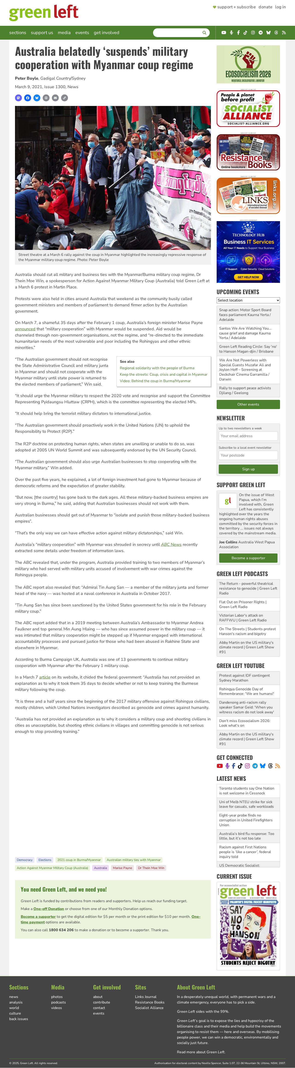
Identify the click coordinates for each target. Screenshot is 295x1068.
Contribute (101, 1002)
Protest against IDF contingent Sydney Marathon (244, 678)
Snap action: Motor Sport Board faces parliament (245, 312)
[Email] (55, 97)
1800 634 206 (61, 930)
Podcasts (58, 1002)
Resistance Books (150, 1002)
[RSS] (277, 766)
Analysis (16, 1002)
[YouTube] (220, 766)
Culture (15, 1013)
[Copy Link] (64, 97)
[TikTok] (240, 766)
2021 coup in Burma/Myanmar (79, 860)
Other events (248, 404)
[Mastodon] (18, 97)
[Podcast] (227, 766)
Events (82, 32)
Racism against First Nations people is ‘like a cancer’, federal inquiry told (245, 838)
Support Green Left (241, 484)
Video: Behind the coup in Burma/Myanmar (155, 380)
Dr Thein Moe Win (151, 868)
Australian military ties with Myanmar (134, 860)
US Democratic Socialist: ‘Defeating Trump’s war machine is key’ (247, 856)
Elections (44, 860)
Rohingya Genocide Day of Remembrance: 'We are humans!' (246, 691)
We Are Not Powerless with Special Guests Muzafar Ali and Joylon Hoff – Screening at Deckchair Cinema (245, 367)
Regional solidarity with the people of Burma (157, 368)
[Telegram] (255, 766)
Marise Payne (122, 868)
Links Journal (145, 996)
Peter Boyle (26, 78)
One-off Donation (48, 908)
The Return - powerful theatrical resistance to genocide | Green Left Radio (248, 588)
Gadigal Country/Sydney (63, 78)
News (73, 87)
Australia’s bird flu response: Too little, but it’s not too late (246, 823)
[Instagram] (247, 766)
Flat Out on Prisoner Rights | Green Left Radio (242, 604)
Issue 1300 (54, 87)
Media (64, 32)
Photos (57, 996)
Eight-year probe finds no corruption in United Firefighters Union (246, 806)
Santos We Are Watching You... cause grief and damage (245, 331)
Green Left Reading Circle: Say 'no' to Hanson (248, 349)
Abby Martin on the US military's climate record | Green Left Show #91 (246, 647)
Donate (265, 7)
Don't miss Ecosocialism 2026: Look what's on (244, 723)
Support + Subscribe (236, 7)
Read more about (200, 1052)
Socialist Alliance (149, 1007)
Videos (56, 1007)
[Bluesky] (36, 97)
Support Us (42, 32)
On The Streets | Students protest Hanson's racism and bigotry (247, 631)
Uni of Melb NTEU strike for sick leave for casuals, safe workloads (246, 791)
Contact (99, 1007)
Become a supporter (38, 916)
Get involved (106, 32)
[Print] (46, 97)
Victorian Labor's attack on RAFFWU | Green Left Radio (243, 618)
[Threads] (270, 766)
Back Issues (18, 1018)
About (98, 996)
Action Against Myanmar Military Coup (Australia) (52, 868)
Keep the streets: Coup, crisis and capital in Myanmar (163, 374)
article (44, 677)
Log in (280, 7)
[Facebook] (27, 97)
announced (25, 329)
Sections (17, 32)
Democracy (24, 860)
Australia (100, 868)
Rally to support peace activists (245, 388)
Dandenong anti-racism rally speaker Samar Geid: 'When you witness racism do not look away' (246, 707)
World (14, 1007)
